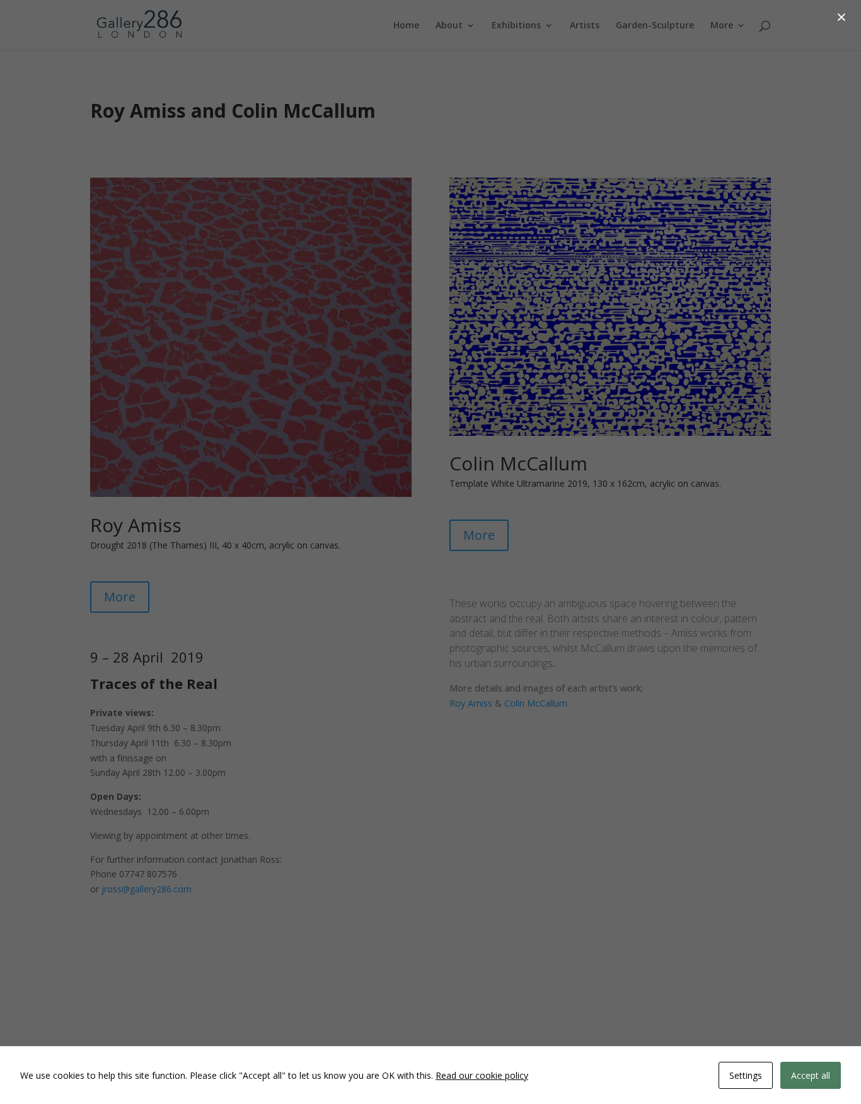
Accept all (810, 1075)
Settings (745, 1075)
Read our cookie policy (482, 1075)
